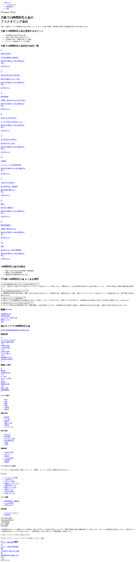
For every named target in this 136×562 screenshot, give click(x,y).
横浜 (15, 330)
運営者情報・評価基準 (11, 501)
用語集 (6, 456)
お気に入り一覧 (9, 493)
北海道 (6, 407)
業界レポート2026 (10, 487)
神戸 (18, 330)
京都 (21, 330)
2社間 (6, 442)
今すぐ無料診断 (8, 542)
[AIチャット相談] (18, 542)
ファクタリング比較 (11, 477)
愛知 (5, 403)
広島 (27, 330)
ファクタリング (11, 4)
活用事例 (7, 460)
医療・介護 (8, 423)
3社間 (6, 444)
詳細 (42, 538)
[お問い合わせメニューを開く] (2, 557)
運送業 (6, 425)
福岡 (9, 330)
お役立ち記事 (8, 452)
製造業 (6, 421)
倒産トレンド (8, 489)
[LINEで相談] (16, 542)
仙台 (24, 330)
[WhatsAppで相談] (14, 542)
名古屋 (6, 330)
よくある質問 (8, 458)
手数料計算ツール (10, 485)
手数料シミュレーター (11, 483)
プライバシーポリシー (11, 513)
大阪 (5, 401)
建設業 (6, 417)
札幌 (12, 330)
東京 (2, 330)
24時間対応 (9, 6)
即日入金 (7, 435)
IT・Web (7, 419)
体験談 (6, 462)
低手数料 (7, 436)
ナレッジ (7, 454)
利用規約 (7, 515)
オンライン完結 (9, 438)
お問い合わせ (8, 505)
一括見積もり (8, 479)
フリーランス (8, 427)
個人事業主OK (9, 440)
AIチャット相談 (9, 481)
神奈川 (6, 409)
